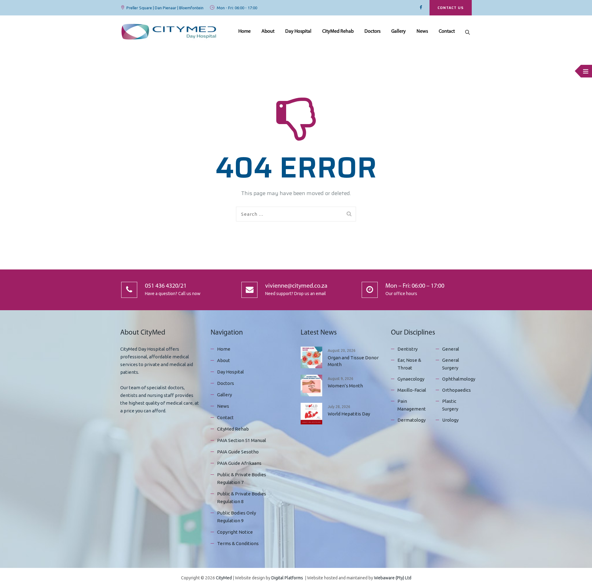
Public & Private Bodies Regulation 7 (241, 478)
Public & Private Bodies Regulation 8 (241, 497)
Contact (447, 31)
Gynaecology (410, 379)
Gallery (398, 31)
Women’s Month (345, 385)
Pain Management (411, 404)
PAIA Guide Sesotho (238, 451)
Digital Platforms (287, 577)
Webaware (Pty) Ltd (392, 577)
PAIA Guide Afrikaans (239, 463)
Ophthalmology (458, 379)
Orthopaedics (456, 390)
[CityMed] (168, 31)
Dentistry (407, 349)
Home (244, 31)
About (267, 31)
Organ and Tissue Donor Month (353, 361)
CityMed (224, 577)
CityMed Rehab (338, 31)
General (450, 349)
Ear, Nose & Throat (409, 363)
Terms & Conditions (238, 543)
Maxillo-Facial (411, 390)
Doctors (372, 31)
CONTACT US (451, 7)
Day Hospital (298, 31)
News (422, 31)
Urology (450, 420)
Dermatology (411, 420)
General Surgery (450, 363)
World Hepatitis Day (349, 413)
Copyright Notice (235, 532)
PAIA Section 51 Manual (241, 440)
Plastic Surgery (450, 404)
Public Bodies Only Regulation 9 (236, 516)
